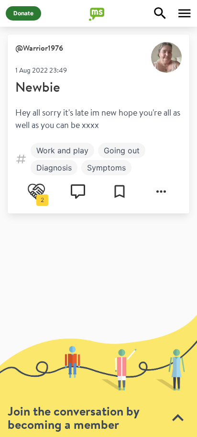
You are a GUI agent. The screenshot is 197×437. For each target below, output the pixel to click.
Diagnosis (54, 167)
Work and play (62, 150)
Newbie (37, 87)
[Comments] (78, 191)
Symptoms (106, 167)
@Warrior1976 (39, 48)
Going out (122, 150)
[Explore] (160, 13)
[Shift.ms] (98, 13)
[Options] (161, 191)
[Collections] (119, 191)
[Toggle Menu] (184, 13)
